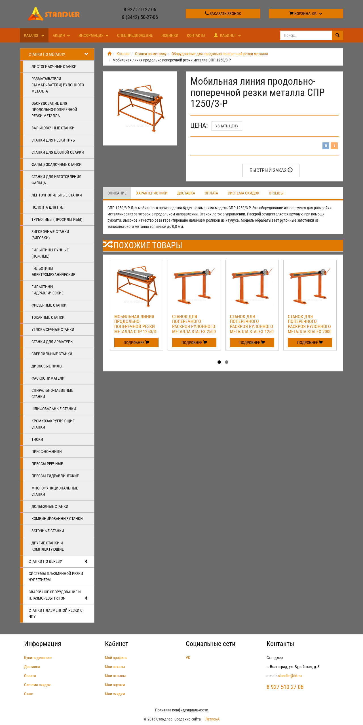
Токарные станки (48, 317)
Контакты (196, 35)
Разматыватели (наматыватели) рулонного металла (57, 84)
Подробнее (134, 342)
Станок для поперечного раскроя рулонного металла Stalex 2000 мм (310, 326)
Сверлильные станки (51, 354)
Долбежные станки (49, 506)
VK (188, 657)
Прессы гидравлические (55, 476)
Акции (59, 35)
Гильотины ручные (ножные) (50, 253)
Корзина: (305, 13)
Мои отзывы (115, 675)
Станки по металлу (47, 54)
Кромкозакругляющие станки (53, 424)
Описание (116, 193)
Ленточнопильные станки (56, 195)
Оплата (211, 193)
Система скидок (243, 193)
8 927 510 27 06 (140, 9)
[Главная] (109, 54)
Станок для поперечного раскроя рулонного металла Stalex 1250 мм (252, 326)
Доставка (186, 193)
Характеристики (152, 193)
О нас (28, 694)
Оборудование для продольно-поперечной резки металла (54, 109)
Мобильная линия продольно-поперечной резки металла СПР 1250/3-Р (135, 326)
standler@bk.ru (290, 675)
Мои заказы (115, 666)
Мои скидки (115, 694)
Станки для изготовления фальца (56, 179)
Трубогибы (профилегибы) (56, 219)
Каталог (32, 35)
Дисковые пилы (46, 366)
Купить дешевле (38, 657)
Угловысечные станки (52, 329)
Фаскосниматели (48, 378)
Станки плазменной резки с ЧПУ (56, 613)
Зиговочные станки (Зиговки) (50, 234)
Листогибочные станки (54, 66)
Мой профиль (116, 657)
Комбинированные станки (57, 518)
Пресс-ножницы (46, 451)
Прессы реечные (47, 463)
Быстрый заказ (269, 170)
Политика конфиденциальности (181, 710)
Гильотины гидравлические (47, 290)
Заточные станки (47, 531)
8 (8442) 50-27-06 (140, 17)
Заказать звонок (225, 13)
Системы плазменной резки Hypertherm (56, 576)
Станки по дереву (45, 561)
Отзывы (276, 193)
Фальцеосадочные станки (56, 164)
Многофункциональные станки (54, 491)
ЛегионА (212, 719)
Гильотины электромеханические (53, 271)
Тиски (37, 439)
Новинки (169, 35)
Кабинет (228, 35)
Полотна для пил (48, 207)
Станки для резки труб (53, 140)
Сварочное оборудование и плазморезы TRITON (55, 595)
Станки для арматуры (52, 341)
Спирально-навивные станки (52, 393)
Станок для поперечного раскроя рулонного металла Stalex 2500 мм (194, 326)
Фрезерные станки (49, 305)
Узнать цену (227, 126)
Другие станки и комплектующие (47, 546)
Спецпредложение (135, 35)
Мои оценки (115, 685)
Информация (91, 35)
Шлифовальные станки (53, 409)
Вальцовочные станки (53, 128)
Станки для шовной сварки (57, 152)
